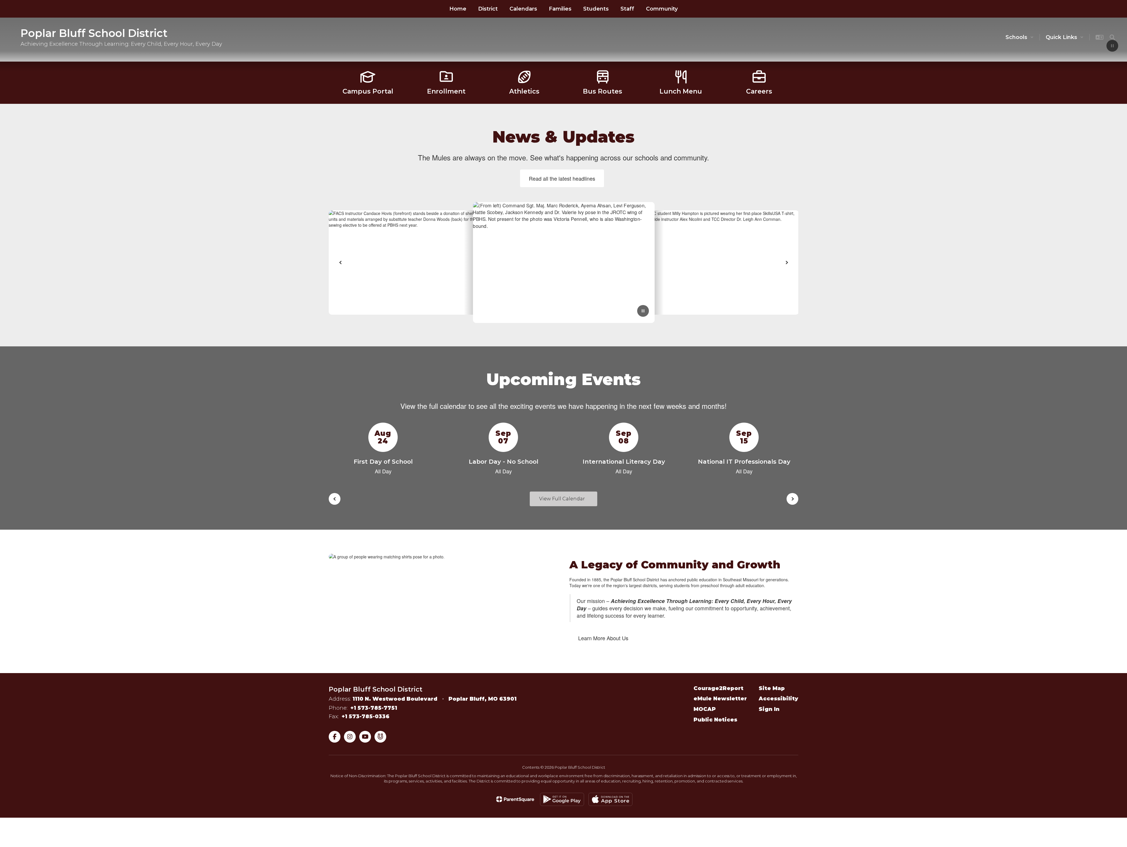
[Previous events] (334, 505)
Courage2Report (718, 694)
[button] (1019, 37)
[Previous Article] (340, 268)
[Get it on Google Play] (562, 805)
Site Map (772, 694)
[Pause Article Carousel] (643, 317)
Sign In (769, 715)
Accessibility (778, 704)
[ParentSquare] (515, 805)
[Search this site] (1112, 37)
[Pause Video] (1112, 46)
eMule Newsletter (720, 704)
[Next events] (792, 505)
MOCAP (705, 715)
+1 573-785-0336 (365, 722)
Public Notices (715, 725)
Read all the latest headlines (562, 184)
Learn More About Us (603, 644)
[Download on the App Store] (610, 805)
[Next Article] (786, 268)
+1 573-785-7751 (373, 714)
